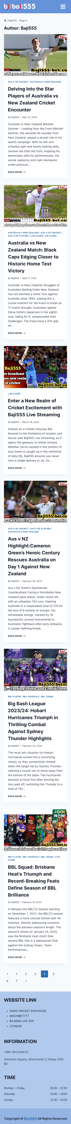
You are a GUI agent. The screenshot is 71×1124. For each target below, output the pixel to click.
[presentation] (35, 55)
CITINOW (16, 1026)
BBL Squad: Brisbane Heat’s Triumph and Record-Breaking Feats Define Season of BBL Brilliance (33, 881)
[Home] (5, 20)
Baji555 (15, 117)
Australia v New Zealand (45, 82)
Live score (37, 236)
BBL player (14, 696)
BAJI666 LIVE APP (22, 1021)
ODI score (51, 236)
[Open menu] (63, 6)
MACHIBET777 (19, 1016)
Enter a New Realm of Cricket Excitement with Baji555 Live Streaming (35, 407)
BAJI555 (30, 1119)
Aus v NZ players (18, 236)
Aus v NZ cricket (18, 82)
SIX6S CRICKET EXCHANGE (28, 1011)
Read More (17, 172)
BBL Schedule (31, 696)
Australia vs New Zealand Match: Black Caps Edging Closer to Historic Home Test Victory (33, 257)
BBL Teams (47, 696)
